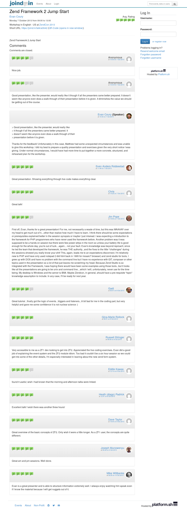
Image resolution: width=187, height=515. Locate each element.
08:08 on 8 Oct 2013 (114, 339)
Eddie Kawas (116, 369)
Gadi (111, 288)
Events (40, 3)
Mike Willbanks (115, 473)
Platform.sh (164, 74)
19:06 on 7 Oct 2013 (117, 219)
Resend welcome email (152, 51)
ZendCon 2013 (47, 24)
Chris (111, 191)
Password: (146, 29)
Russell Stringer (115, 337)
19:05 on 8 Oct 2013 (117, 421)
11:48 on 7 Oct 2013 (104, 168)
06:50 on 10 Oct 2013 (115, 475)
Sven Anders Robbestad (110, 166)
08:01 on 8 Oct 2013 (111, 319)
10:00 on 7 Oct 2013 (117, 59)
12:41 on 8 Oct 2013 (108, 396)
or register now (159, 41)
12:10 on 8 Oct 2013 (117, 371)
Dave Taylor (115, 419)
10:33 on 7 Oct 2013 (106, 117)
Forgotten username (150, 57)
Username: (146, 18)
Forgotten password (150, 54)
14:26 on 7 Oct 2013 (117, 193)
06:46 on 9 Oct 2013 (110, 450)
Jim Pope (113, 216)
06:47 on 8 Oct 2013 (117, 290)
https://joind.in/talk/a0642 (34, 28)
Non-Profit (39, 505)
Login (56, 3)
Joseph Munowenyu (112, 448)
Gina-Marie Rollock (113, 317)
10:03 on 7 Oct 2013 (117, 85)
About (48, 3)
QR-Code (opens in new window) (66, 28)
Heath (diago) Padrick (111, 394)
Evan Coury (16, 16)
